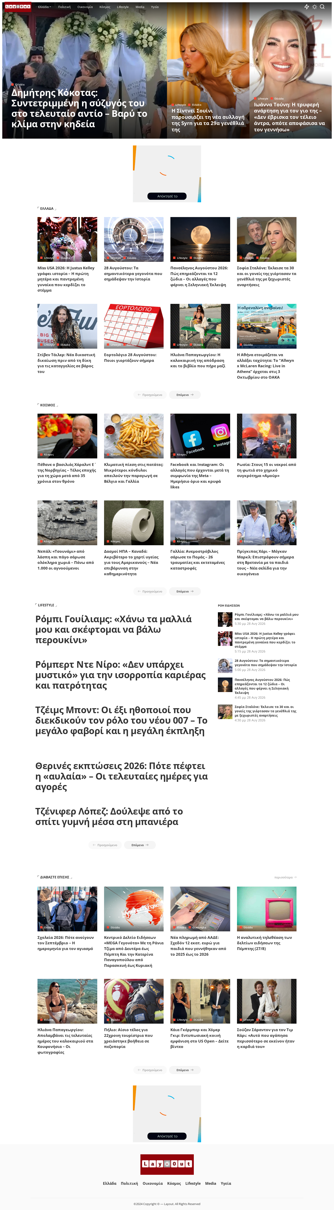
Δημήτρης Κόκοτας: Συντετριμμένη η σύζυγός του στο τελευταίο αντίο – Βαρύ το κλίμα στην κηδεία (79, 108)
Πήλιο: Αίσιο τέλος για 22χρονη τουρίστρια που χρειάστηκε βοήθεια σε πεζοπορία (128, 1038)
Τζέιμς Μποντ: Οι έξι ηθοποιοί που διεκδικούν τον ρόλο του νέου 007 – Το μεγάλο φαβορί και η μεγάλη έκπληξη (121, 720)
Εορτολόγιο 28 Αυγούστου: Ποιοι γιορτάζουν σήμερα (130, 357)
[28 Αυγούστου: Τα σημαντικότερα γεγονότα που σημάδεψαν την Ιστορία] (134, 239)
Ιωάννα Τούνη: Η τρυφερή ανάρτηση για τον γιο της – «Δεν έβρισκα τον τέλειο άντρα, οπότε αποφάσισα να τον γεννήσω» (289, 117)
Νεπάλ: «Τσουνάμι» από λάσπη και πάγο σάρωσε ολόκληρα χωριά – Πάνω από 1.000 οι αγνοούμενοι (65, 560)
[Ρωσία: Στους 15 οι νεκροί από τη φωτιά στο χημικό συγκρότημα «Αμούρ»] (267, 436)
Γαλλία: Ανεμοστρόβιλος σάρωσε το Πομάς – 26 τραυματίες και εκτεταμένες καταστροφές (197, 560)
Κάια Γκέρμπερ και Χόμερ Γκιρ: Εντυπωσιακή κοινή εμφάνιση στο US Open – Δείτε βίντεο (199, 1038)
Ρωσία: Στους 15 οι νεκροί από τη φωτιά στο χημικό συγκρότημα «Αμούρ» (266, 470)
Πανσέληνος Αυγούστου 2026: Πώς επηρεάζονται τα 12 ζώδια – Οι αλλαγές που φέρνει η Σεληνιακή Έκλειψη (199, 276)
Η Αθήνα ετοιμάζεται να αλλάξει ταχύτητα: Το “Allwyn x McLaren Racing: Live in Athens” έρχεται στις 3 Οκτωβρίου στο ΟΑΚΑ (265, 366)
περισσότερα (283, 877)
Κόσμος (49, 454)
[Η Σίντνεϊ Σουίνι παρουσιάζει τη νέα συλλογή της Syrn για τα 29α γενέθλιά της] (208, 70)
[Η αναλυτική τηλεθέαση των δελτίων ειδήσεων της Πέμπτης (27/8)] (267, 909)
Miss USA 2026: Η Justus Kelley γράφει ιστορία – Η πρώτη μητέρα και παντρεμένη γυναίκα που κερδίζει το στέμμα (66, 279)
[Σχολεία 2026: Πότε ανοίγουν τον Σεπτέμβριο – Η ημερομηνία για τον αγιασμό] (67, 909)
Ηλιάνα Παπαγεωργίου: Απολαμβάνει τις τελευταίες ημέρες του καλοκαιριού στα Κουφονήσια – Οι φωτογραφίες (65, 1041)
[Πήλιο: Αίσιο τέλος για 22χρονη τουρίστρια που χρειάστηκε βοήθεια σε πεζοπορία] (134, 1001)
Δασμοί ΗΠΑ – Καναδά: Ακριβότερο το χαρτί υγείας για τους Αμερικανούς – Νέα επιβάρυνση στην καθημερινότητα (131, 562)
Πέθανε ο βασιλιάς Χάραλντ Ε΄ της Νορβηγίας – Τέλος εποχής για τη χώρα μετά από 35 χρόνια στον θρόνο (66, 473)
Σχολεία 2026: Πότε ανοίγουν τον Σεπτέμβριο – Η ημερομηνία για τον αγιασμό (65, 943)
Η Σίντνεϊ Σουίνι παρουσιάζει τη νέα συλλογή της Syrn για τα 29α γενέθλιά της (208, 120)
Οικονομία (199, 927)
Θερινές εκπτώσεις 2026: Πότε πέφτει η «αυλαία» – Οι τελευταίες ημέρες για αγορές (121, 776)
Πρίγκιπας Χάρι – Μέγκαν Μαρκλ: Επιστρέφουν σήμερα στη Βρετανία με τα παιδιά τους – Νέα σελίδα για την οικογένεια (265, 562)
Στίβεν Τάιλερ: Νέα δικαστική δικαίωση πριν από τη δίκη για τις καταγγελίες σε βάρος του (66, 363)
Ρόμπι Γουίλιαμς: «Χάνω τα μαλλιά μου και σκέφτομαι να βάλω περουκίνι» (113, 629)
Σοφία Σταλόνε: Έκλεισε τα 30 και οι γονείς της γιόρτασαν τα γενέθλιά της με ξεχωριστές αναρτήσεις (266, 276)
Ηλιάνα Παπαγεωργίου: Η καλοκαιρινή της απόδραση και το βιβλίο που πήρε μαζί (197, 360)
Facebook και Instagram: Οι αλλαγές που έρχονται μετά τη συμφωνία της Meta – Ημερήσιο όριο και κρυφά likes (199, 476)
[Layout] (18, 7)
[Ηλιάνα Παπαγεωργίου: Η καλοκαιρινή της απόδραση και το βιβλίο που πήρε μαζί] (200, 326)
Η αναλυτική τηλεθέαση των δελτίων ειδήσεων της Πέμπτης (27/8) (264, 943)
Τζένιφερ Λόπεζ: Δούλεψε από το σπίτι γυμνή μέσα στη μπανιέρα (109, 816)
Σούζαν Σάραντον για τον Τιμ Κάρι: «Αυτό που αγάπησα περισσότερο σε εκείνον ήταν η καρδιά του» (265, 1038)
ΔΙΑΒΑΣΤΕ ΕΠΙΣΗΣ (54, 877)
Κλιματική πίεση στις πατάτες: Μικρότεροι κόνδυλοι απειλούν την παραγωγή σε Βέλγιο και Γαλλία (133, 473)
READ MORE (145, 134)
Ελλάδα (20, 84)
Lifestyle (180, 104)
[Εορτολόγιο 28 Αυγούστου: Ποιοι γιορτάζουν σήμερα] (134, 326)
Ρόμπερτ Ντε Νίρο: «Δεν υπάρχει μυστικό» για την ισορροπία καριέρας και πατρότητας (120, 674)
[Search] (322, 7)
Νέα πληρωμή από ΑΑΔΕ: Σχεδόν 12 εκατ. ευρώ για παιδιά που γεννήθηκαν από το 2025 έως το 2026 (198, 946)
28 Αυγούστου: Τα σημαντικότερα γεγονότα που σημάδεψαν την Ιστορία (133, 273)
